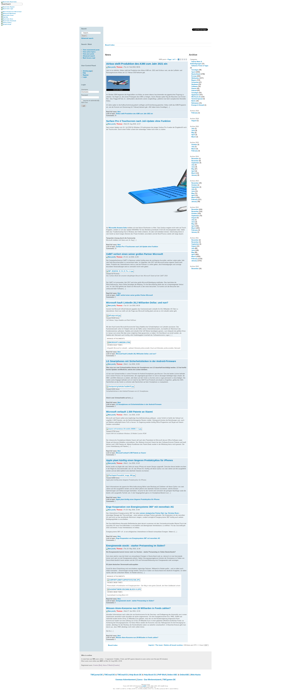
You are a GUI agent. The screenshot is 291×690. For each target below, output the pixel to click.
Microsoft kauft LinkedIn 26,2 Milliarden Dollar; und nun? (137, 302)
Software (194, 86)
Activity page (87, 71)
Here (119, 112)
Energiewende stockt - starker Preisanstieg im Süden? (135, 545)
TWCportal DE (96, 675)
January (194, 175)
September (195, 163)
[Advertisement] (90, 132)
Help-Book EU (150, 675)
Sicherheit (195, 82)
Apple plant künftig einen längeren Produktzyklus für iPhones (139, 460)
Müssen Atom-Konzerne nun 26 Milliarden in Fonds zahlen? (138, 608)
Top (186, 117)
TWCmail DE (109, 675)
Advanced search (87, 38)
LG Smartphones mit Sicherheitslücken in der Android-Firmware (141, 361)
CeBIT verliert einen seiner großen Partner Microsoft (134, 254)
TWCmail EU (122, 675)
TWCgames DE (169, 680)
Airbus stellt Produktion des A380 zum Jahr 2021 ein (136, 63)
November (195, 161)
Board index (110, 45)
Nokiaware (195, 103)
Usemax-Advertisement (125, 680)
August (193, 121)
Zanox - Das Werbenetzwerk (149, 680)
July (192, 128)
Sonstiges (194, 70)
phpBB (144, 686)
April (193, 134)
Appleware (195, 95)
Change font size (208, 50)
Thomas (119, 67)
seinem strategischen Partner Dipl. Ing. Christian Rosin (159, 513)
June (193, 130)
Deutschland (195, 74)
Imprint (151, 645)
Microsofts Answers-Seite (118, 228)
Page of (172, 59)
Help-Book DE (135, 675)
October (194, 144)
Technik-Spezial (197, 99)
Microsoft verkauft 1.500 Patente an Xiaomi (129, 411)
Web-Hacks (196, 675)
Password (84, 95)
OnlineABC (184, 675)
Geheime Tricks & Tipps (199, 66)
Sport (193, 72)
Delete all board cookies (173, 645)
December (194, 158)
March (193, 137)
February (194, 113)
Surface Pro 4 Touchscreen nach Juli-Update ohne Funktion (138, 121)
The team (159, 645)
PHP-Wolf (162, 675)
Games (193, 88)
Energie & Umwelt (197, 105)
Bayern (193, 80)
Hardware (194, 84)
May (192, 132)
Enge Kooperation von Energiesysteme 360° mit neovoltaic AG (140, 507)
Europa (194, 76)
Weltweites (195, 78)
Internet (194, 90)
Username (84, 89)
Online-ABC (172, 675)
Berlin (193, 101)
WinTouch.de (196, 97)
